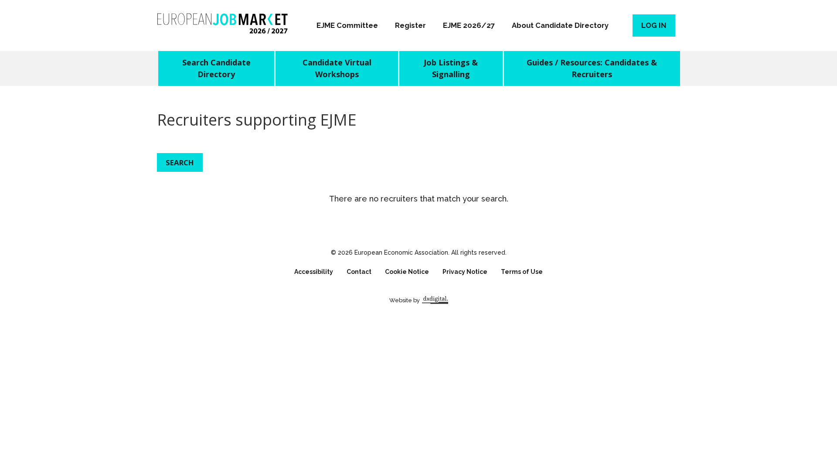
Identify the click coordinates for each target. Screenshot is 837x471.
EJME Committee (347, 25)
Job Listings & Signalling (451, 68)
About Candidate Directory (560, 25)
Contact (359, 271)
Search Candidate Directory (216, 68)
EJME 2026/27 (469, 25)
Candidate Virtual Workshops (337, 68)
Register (410, 25)
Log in (654, 25)
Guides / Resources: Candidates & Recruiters (592, 68)
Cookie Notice (407, 271)
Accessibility (313, 271)
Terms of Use (522, 271)
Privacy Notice (464, 271)
